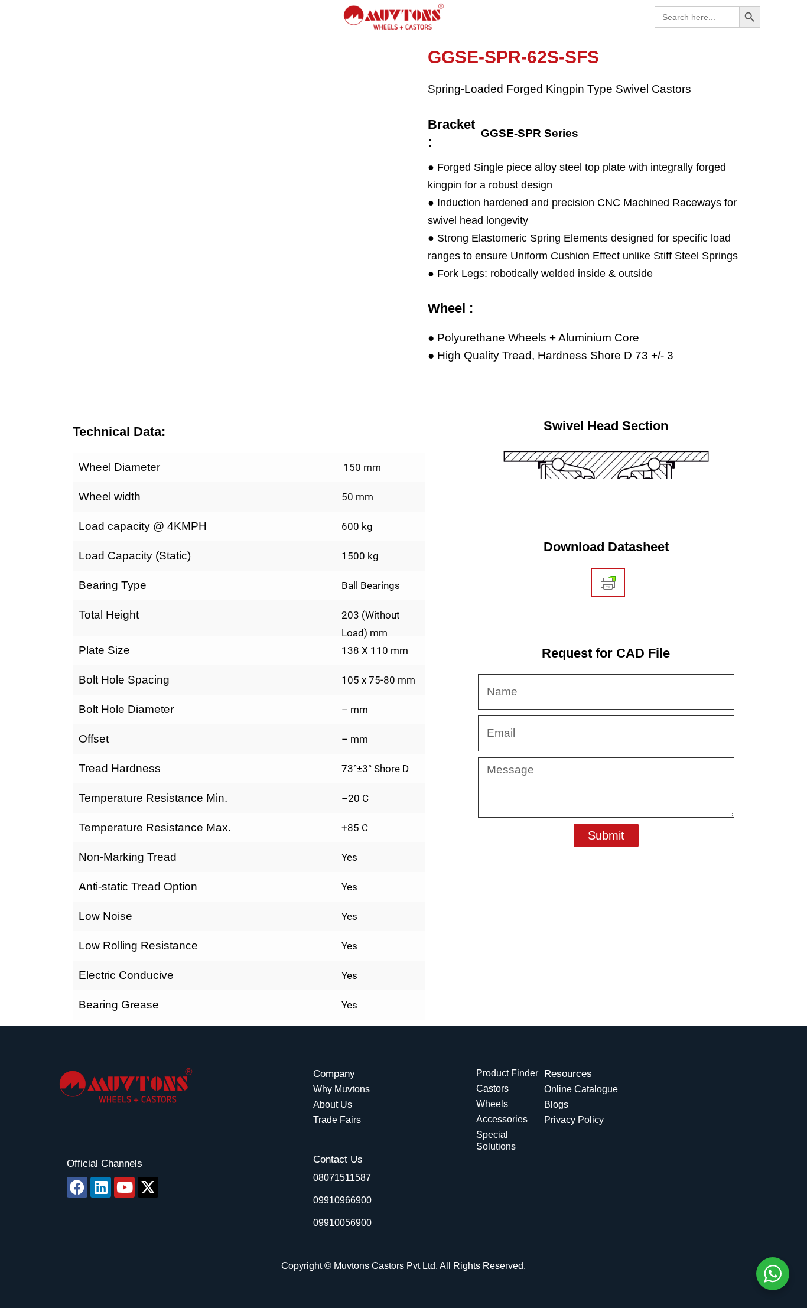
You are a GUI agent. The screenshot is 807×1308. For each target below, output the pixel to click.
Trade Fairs (337, 1120)
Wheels (492, 1104)
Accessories (502, 1119)
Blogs (556, 1104)
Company (334, 1073)
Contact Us (338, 1159)
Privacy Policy (574, 1120)
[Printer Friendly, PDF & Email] (608, 582)
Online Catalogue (581, 1089)
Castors (492, 1089)
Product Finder (507, 1073)
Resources (568, 1073)
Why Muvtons (341, 1089)
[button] (54, 17)
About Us (332, 1104)
